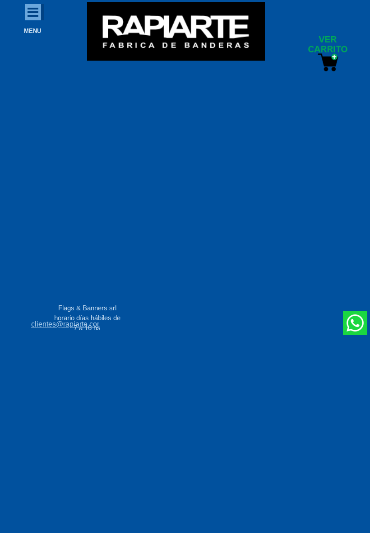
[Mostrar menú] (33, 12)
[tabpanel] (65, 324)
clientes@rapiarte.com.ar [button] (71, 324)
